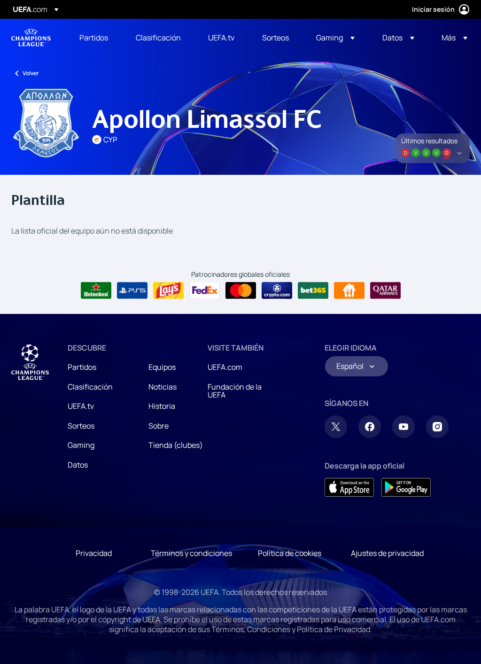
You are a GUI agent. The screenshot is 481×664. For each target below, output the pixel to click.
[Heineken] (96, 290)
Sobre (158, 426)
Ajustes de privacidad (387, 553)
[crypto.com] (277, 290)
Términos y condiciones (191, 553)
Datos (78, 465)
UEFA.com (225, 367)
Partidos (82, 367)
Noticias (162, 387)
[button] (335, 38)
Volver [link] (31, 73)
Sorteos (81, 426)
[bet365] (313, 290)
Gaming (81, 445)
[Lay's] (168, 290)
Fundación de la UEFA (235, 391)
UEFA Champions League (31, 38)
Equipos (162, 367)
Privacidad (94, 553)
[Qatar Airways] (385, 290)
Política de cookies (289, 553)
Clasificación (90, 387)
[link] (93, 38)
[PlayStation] (132, 290)
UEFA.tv (81, 406)
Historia (161, 406)
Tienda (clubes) (175, 445)
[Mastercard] (240, 290)
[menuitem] (95, 38)
